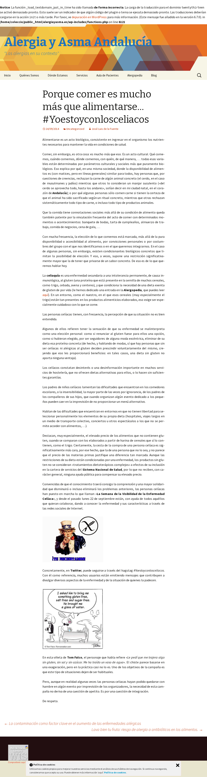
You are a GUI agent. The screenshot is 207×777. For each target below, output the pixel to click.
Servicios (82, 75)
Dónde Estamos (58, 75)
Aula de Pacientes (107, 75)
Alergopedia (134, 75)
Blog (154, 75)
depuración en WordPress (89, 17)
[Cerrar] (177, 765)
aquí (45, 295)
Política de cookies (115, 772)
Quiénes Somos (29, 75)
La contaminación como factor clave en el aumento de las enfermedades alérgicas (72, 723)
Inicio (7, 75)
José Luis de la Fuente (105, 129)
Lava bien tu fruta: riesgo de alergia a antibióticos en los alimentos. (147, 729)
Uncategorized (75, 129)
